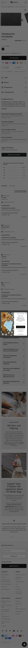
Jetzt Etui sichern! (20, 326)
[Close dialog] (26, 313)
